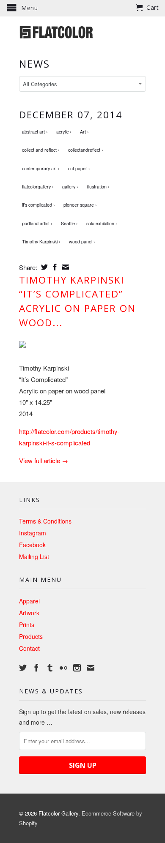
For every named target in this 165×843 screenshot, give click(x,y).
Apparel (29, 601)
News (34, 64)
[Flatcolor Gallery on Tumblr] (50, 667)
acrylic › (64, 131)
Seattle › (69, 223)
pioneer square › (80, 205)
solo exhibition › (101, 223)
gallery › (70, 186)
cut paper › (79, 168)
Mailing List (34, 556)
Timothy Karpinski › (41, 241)
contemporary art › (41, 168)
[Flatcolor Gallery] (82, 31)
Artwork (29, 612)
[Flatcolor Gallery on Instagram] (77, 667)
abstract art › (35, 131)
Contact (29, 648)
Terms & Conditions (45, 521)
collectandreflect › (85, 150)
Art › (84, 131)
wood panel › (82, 241)
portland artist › (37, 223)
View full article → (43, 460)
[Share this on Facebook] (54, 267)
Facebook (32, 544)
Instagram (32, 533)
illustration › (98, 186)
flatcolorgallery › (38, 186)
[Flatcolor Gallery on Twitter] (23, 667)
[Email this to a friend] (64, 267)
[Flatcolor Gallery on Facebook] (36, 667)
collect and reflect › (41, 150)
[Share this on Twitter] (43, 267)
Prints (26, 624)
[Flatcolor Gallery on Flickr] (63, 667)
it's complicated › (38, 205)
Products (31, 636)
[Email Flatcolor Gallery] (90, 667)
